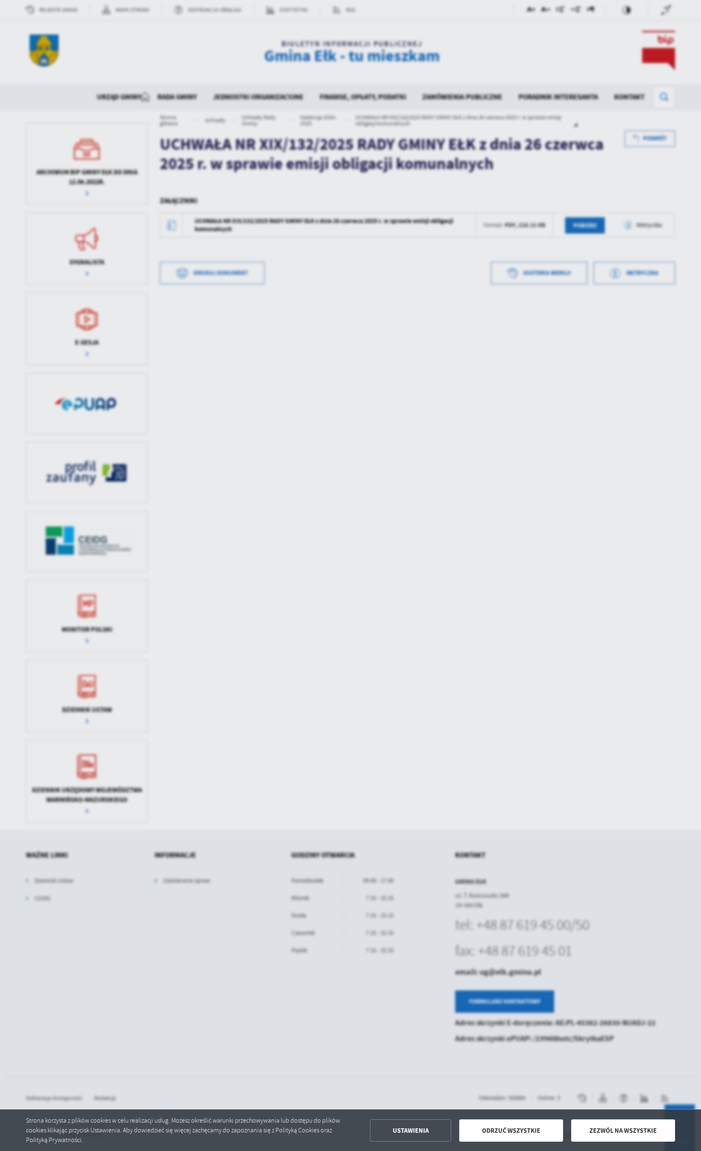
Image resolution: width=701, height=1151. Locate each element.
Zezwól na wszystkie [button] (623, 1130)
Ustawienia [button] (411, 1130)
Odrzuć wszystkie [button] (511, 1130)
